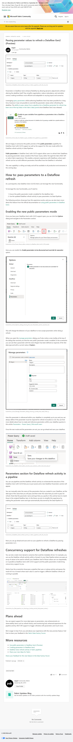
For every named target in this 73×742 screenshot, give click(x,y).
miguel (13, 48)
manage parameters (25, 338)
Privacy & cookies (49, 734)
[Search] (56, 16)
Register (60, 16)
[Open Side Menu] (5, 16)
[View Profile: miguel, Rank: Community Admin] (8, 50)
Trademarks (68, 734)
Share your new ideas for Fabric (20, 652)
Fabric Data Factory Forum (37, 633)
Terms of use (59, 734)
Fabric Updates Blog (11, 21)
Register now (6, 10)
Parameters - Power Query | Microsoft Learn (27, 424)
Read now (40, 28)
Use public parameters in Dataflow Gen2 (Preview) (26, 645)
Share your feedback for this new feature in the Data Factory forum (28, 656)
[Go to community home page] (19, 16)
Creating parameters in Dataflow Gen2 (22, 647)
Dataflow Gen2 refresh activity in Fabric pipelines (26, 650)
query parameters (19, 100)
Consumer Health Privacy (26, 738)
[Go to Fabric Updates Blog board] (9, 694)
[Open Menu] (68, 21)
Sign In (66, 16)
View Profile (19, 686)
